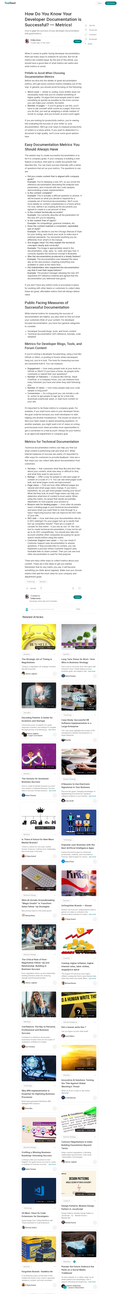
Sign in (100, 3)
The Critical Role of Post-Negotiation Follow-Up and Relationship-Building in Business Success (35, 964)
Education (66, 1075)
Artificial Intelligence (70, 1022)
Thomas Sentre (31, 1228)
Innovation (27, 713)
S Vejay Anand (70, 919)
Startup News (30, 916)
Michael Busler (70, 983)
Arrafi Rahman (70, 1098)
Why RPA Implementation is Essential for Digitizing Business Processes (38, 1093)
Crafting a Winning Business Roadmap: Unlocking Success (37, 1154)
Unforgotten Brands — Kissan (76, 905)
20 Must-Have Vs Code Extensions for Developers (35, 1214)
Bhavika (68, 740)
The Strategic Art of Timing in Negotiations (37, 661)
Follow (77, 41)
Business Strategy (69, 779)
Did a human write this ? (73, 1027)
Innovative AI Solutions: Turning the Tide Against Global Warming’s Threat (77, 1083)
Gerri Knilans (30, 1047)
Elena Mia (28, 1108)
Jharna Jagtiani (71, 1162)
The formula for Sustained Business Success (35, 780)
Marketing (66, 1261)
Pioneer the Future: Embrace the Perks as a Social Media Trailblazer (77, 1269)
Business (43, 582)
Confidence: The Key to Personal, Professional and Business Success (39, 1029)
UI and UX (66, 1201)
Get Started (111, 3)
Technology (31, 582)
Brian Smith (69, 801)
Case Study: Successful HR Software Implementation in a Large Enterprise (76, 723)
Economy (66, 958)
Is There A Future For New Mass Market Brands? (38, 841)
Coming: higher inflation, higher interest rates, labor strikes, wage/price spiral (77, 966)
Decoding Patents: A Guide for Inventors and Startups (37, 719)
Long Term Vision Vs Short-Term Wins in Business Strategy (78, 661)
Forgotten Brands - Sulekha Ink (37, 1271)
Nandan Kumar (70, 1223)
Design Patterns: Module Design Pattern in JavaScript (77, 1207)
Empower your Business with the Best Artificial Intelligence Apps (78, 846)
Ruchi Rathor (70, 1036)
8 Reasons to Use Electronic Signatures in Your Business (75, 785)
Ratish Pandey (70, 676)
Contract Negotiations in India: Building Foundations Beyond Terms (77, 1145)
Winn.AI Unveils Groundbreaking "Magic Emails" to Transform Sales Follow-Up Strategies (38, 903)
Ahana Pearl (69, 862)
